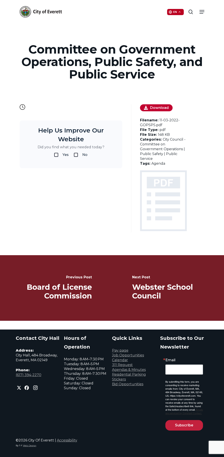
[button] (202, 12)
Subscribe (184, 425)
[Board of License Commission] (56, 288)
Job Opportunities (128, 355)
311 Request (122, 365)
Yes (66, 155)
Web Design (29, 445)
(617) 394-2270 (28, 375)
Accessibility (67, 440)
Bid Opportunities (127, 384)
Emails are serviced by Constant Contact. (184, 411)
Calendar (120, 360)
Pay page (120, 350)
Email (170, 360)
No (85, 155)
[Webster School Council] (168, 288)
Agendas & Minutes (129, 370)
